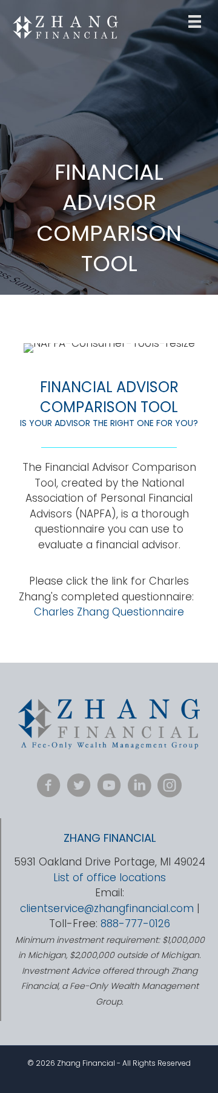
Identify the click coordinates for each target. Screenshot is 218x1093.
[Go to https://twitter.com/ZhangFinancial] (79, 787)
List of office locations (109, 877)
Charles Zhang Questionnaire (109, 612)
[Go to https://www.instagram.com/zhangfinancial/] (169, 787)
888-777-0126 (135, 923)
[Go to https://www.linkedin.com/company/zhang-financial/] (139, 787)
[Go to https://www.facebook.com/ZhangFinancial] (48, 787)
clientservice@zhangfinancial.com (107, 908)
